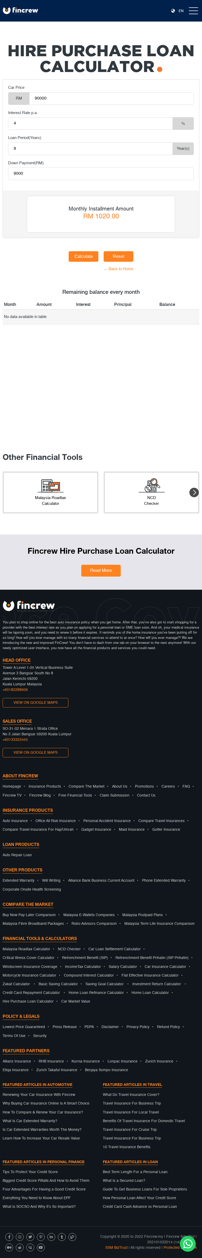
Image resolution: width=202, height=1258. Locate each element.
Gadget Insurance (96, 829)
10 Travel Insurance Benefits (126, 1147)
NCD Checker (69, 949)
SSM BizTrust (116, 1248)
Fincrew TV (12, 795)
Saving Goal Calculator (104, 984)
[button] (194, 492)
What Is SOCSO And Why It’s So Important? (39, 1207)
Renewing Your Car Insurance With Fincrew (39, 1095)
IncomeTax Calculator (83, 967)
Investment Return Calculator (156, 984)
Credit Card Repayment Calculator (31, 993)
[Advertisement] (101, 395)
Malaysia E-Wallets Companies (89, 915)
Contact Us (146, 795)
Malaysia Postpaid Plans (142, 915)
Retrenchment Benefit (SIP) (85, 958)
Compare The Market (86, 786)
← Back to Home (83, 269)
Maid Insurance (132, 829)
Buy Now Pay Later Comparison (29, 915)
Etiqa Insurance (16, 1070)
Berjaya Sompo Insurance (106, 1070)
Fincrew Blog (40, 795)
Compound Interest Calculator (89, 975)
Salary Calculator (123, 967)
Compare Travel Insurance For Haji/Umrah (38, 829)
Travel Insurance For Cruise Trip (130, 1130)
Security (40, 1036)
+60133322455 (15, 740)
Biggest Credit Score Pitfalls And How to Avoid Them (46, 1181)
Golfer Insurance (166, 829)
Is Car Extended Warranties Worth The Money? (42, 1130)
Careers (168, 786)
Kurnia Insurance (86, 1061)
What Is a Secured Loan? (124, 1181)
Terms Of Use (14, 1036)
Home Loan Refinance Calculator (96, 993)
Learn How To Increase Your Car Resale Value (41, 1138)
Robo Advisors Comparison (94, 924)
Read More (101, 570)
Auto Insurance (15, 821)
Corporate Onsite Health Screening (32, 889)
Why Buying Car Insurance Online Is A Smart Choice (46, 1103)
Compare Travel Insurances (161, 821)
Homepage (12, 786)
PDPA (89, 1027)
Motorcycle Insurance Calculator (29, 975)
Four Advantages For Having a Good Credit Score (44, 1189)
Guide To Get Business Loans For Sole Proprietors (145, 1189)
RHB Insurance (51, 1061)
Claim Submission (114, 795)
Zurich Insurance (159, 1061)
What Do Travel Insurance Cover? (131, 1095)
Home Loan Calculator (150, 993)
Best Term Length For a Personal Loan (135, 1172)
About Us (119, 786)
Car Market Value (75, 1001)
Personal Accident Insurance (107, 821)
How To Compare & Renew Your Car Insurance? (43, 1112)
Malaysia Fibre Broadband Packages (33, 924)
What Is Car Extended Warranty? (30, 1121)
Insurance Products (45, 786)
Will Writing (51, 880)
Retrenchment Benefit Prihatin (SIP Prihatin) (152, 958)
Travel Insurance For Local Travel (131, 1112)
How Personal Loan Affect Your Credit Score (139, 1198)
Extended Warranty (18, 880)
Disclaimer (110, 1027)
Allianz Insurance (17, 1061)
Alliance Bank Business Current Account (101, 880)
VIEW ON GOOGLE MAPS (35, 703)
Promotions (144, 786)
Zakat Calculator (16, 984)
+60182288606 (15, 690)
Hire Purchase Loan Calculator (28, 1001)
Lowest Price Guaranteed (24, 1027)
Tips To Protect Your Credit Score (30, 1172)
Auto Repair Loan (17, 855)
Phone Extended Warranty (164, 880)
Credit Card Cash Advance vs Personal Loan (140, 1207)
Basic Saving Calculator (58, 984)
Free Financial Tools (75, 795)
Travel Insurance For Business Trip (132, 1103)
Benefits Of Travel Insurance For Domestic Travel (144, 1121)
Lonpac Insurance (123, 1061)
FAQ (186, 786)
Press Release (65, 1027)
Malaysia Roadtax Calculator (26, 949)
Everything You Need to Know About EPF (37, 1198)
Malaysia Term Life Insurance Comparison (159, 924)
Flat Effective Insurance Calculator (150, 975)
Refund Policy (168, 1027)
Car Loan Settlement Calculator (114, 949)
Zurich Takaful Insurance (56, 1070)
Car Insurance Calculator (165, 967)
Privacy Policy (138, 1027)
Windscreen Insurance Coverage (30, 967)
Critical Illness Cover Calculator (28, 958)
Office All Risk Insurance (56, 821)
